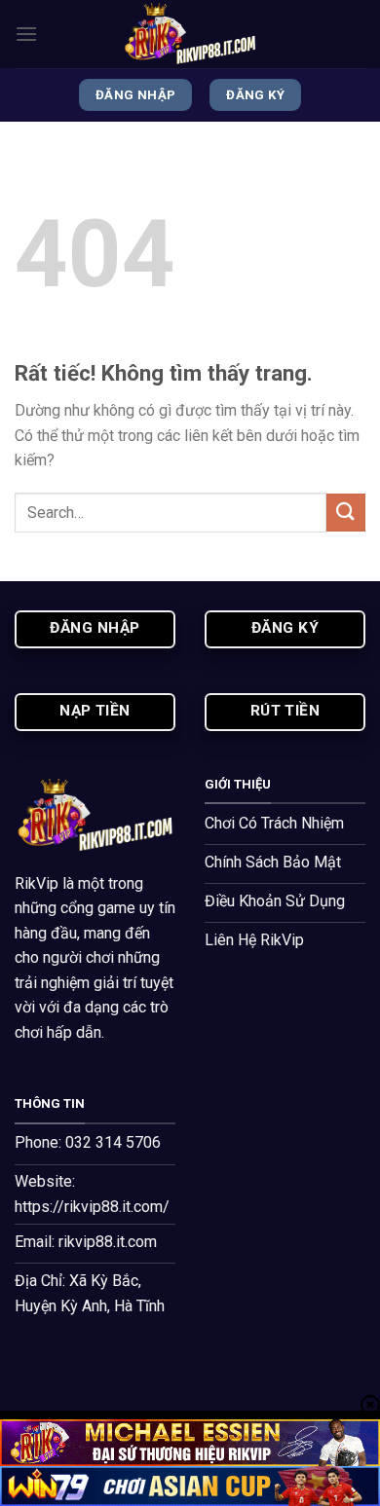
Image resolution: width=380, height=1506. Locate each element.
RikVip (36, 883)
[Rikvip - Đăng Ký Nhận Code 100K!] (190, 34)
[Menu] (26, 33)
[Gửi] (345, 513)
